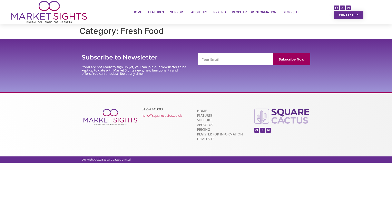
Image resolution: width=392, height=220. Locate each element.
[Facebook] (336, 8)
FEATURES (156, 12)
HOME (137, 12)
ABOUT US (199, 12)
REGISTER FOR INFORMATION (254, 12)
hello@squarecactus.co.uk (162, 115)
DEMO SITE (291, 12)
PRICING (219, 12)
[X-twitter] (342, 8)
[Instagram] (348, 8)
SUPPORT (177, 12)
